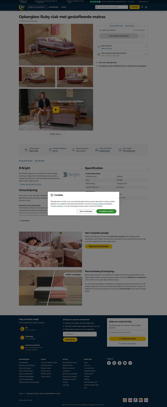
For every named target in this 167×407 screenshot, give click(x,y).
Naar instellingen (86, 211)
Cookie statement (99, 204)
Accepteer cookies (106, 211)
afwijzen (60, 206)
